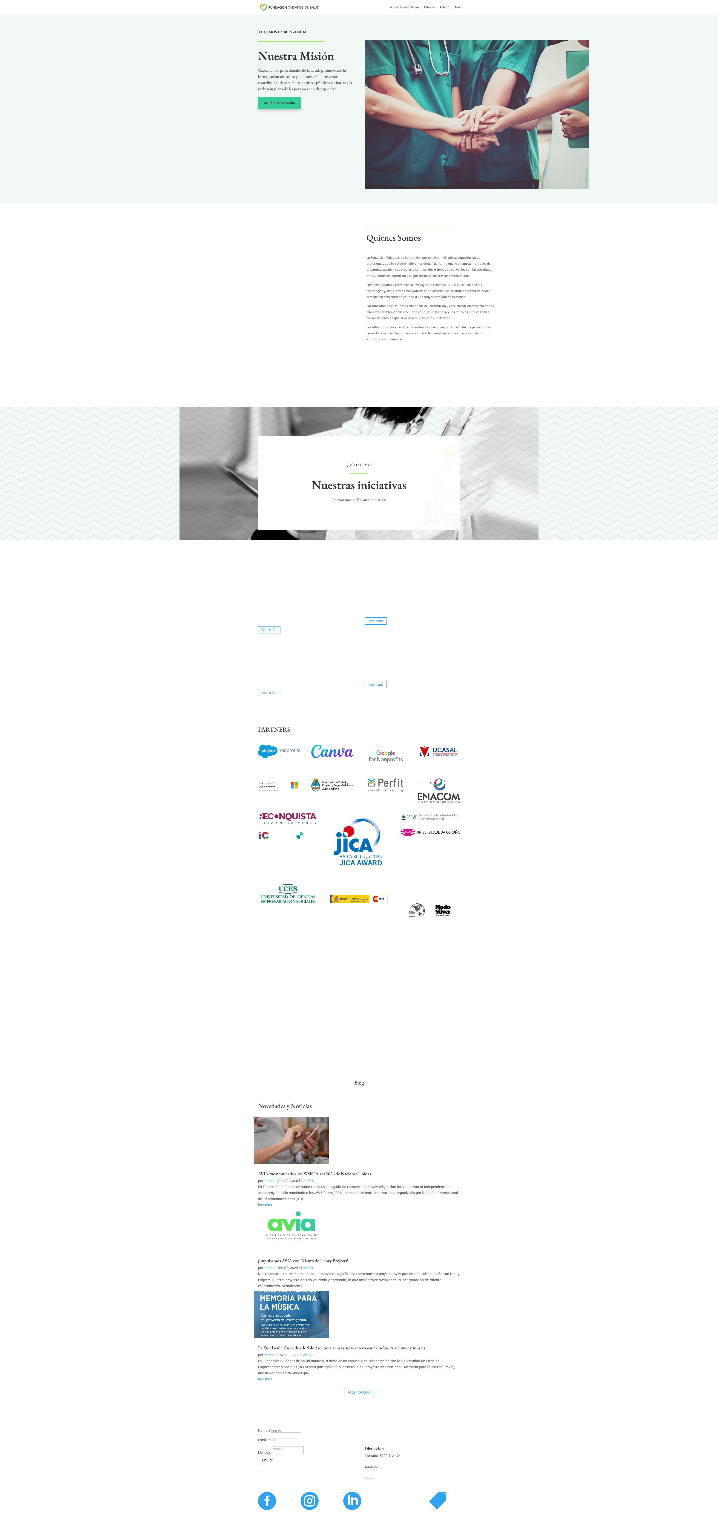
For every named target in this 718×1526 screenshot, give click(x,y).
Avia (457, 7)
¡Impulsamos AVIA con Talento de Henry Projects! (303, 1261)
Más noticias (359, 1392)
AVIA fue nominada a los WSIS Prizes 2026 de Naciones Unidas (314, 1174)
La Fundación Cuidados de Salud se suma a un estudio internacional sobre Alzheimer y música (341, 1348)
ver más (376, 621)
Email (263, 1440)
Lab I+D (444, 7)
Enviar (267, 1460)
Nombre (264, 1430)
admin (269, 1181)
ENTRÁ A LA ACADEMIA (279, 103)
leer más (265, 1379)
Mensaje (264, 1453)
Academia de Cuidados (404, 7)
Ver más (269, 630)
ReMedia (429, 7)
